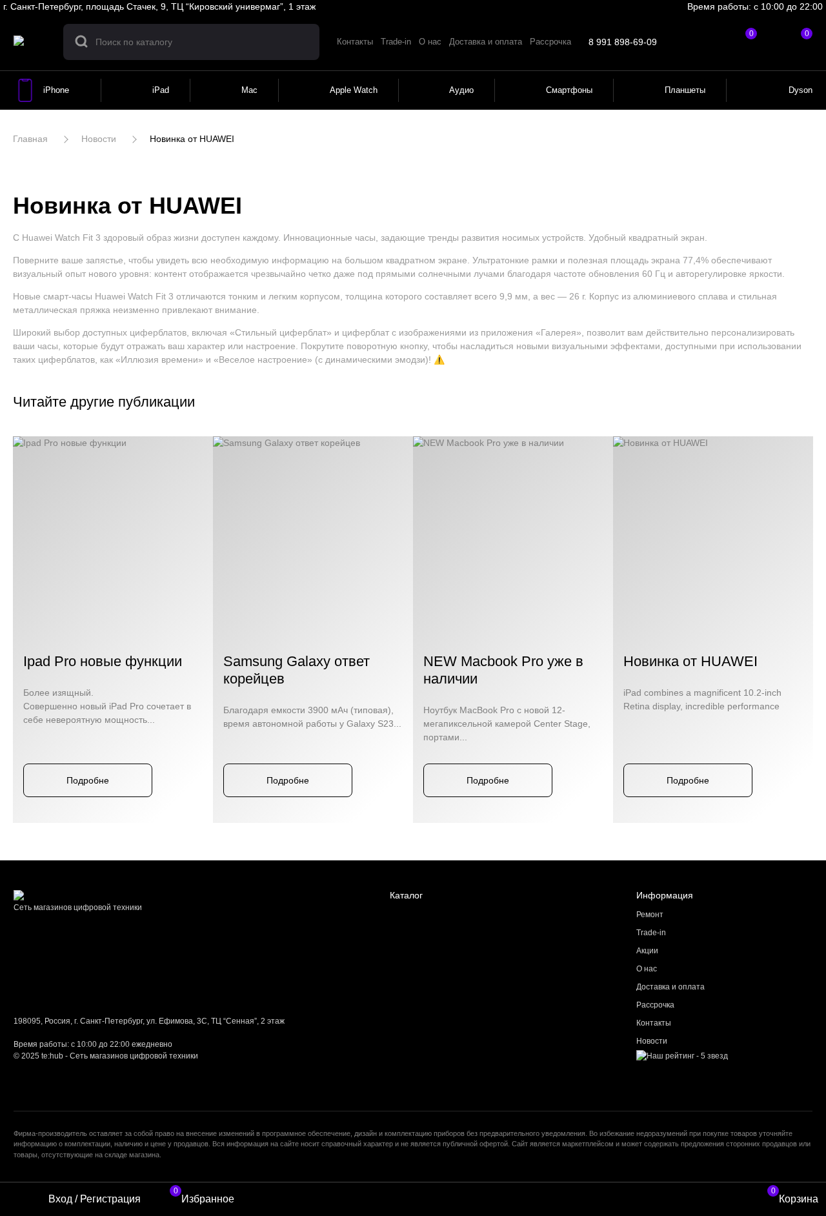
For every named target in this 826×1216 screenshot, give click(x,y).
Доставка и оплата (670, 986)
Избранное (204, 1197)
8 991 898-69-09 (623, 42)
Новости (651, 1041)
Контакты (653, 1023)
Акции (647, 950)
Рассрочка (655, 1004)
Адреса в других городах (370, 6)
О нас (646, 968)
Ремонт (649, 914)
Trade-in (651, 932)
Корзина (794, 1197)
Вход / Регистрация (94, 1198)
